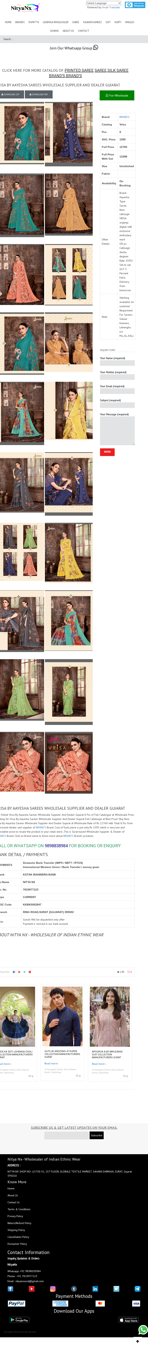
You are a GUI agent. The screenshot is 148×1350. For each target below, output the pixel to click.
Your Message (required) (114, 414)
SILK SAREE (118, 70)
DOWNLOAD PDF (39, 94)
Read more (51, 1063)
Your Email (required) (112, 386)
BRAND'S (57, 75)
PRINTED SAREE (79, 70)
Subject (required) (110, 400)
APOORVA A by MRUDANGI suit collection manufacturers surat (107, 1054)
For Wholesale (118, 95)
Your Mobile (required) (113, 372)
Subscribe (96, 1135)
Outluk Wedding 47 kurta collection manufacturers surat (62, 1054)
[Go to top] (137, 1341)
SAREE (101, 70)
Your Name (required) (112, 358)
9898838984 (56, 845)
